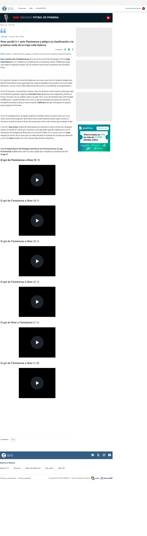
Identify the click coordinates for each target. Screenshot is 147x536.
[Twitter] (69, 49)
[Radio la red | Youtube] (109, 455)
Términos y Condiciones (8, 478)
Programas (22, 8)
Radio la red (3, 25)
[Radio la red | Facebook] (93, 455)
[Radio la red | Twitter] (98, 455)
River (3, 59)
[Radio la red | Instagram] (104, 455)
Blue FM (61, 468)
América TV (4, 468)
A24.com (17, 468)
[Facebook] (73, 49)
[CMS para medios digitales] (107, 478)
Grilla (31, 8)
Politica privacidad (24, 478)
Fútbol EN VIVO (41, 8)
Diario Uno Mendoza (32, 468)
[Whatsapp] (65, 49)
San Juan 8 (49, 468)
